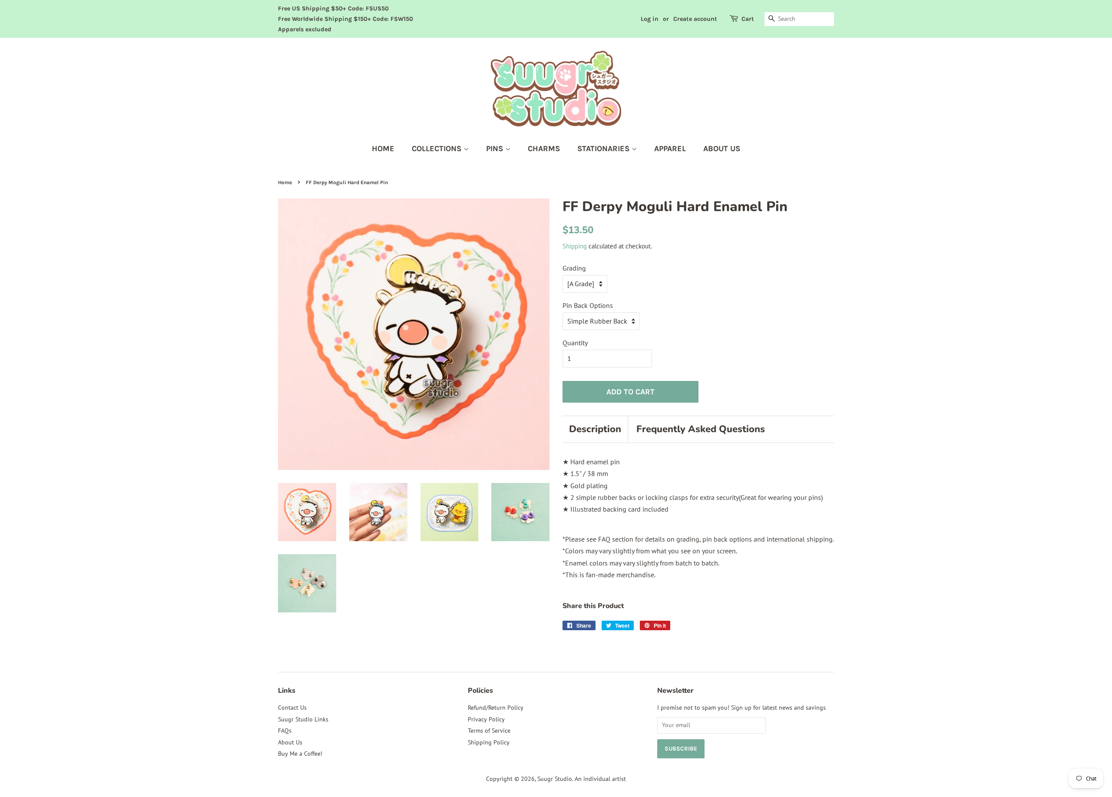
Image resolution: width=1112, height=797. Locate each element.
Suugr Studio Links (303, 719)
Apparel (670, 148)
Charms (544, 148)
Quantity (575, 342)
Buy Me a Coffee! (300, 753)
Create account (695, 19)
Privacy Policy (486, 719)
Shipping (575, 246)
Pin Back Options (588, 305)
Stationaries (604, 148)
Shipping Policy (489, 742)
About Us (290, 742)
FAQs (284, 730)
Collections (437, 148)
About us (721, 148)
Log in (650, 19)
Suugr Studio (554, 779)
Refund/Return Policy (495, 707)
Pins (495, 148)
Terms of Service (489, 730)
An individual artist (600, 779)
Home (383, 148)
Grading (574, 268)
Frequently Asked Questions (700, 429)
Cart (747, 19)
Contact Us (292, 707)
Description (595, 429)
